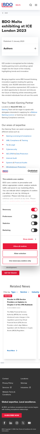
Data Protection (22, 153)
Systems (9, 162)
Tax (7, 145)
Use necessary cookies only (20, 261)
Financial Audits (21, 162)
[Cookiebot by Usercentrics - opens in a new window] (28, 171)
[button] (10, 273)
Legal (13, 145)
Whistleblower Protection (16, 167)
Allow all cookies (20, 246)
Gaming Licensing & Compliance (18, 136)
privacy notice (30, 201)
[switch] (34, 216)
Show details (28, 239)
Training (25, 140)
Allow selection (20, 253)
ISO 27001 (10, 153)
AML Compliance (13, 140)
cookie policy (15, 201)
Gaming (5, 109)
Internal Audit (11, 158)
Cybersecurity (11, 149)
